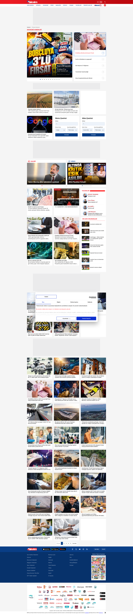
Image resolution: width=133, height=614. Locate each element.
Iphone (71, 554)
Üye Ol (103, 549)
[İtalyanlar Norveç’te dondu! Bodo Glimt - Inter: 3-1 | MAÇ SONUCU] (85, 252)
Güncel (29, 557)
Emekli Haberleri (31, 568)
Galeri (49, 573)
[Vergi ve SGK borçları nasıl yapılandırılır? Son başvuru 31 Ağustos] (49, 54)
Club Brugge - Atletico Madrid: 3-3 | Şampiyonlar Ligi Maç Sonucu (97, 238)
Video (49, 568)
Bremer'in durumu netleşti (96, 267)
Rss (71, 557)
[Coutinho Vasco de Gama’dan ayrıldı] (85, 260)
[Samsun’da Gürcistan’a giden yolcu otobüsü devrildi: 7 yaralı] (85, 245)
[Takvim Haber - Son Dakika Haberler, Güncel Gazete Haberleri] (32, 2)
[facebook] (72, 549)
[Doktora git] (85, 207)
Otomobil (50, 570)
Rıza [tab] (43, 302)
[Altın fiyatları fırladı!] (86, 174)
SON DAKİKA (30, 5)
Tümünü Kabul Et (86, 318)
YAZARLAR (78, 5)
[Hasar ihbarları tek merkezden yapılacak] (39, 225)
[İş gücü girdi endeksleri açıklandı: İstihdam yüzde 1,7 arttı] (44, 79)
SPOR (51, 5)
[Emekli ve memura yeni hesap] (39, 197)
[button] (28, 174)
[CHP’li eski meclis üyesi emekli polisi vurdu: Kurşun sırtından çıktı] (85, 231)
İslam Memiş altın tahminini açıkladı (43, 182)
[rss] (87, 549)
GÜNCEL (38, 5)
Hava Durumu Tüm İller (33, 573)
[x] (76, 549)
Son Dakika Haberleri (32, 554)
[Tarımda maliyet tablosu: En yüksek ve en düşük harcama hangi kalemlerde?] (39, 99)
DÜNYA (65, 5)
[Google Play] (55, 549)
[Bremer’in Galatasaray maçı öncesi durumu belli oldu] (85, 267)
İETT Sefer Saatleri (32, 575)
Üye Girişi (97, 549)
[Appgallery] (63, 549)
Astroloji (50, 560)
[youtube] (80, 549)
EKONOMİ (45, 5)
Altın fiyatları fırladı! (77, 182)
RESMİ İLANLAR (88, 5)
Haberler (29, 27)
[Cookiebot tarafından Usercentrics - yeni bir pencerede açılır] (90, 298)
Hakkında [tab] (90, 302)
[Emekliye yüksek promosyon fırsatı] (66, 225)
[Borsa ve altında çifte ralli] (39, 250)
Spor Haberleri (31, 565)
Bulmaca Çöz (51, 554)
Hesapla (66, 134)
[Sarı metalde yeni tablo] (66, 250)
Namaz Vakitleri (31, 570)
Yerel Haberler (52, 565)
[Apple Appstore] (46, 549)
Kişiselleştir (65, 318)
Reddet (46, 296)
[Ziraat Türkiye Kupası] (105, 5)
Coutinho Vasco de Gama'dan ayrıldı (96, 260)
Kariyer (71, 565)
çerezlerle (87, 612)
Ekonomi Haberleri (32, 560)
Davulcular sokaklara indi (95, 224)
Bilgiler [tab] (58, 302)
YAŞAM (71, 5)
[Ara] (105, 2)
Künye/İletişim (73, 562)
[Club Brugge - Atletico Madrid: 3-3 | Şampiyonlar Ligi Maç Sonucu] (85, 238)
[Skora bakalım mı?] (85, 201)
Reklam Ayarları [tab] (74, 302)
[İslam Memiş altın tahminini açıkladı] (46, 174)
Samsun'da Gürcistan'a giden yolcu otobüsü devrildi (96, 245)
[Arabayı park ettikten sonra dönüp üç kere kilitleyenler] (85, 213)
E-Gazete (50, 575)
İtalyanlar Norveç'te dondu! (96, 252)
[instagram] (83, 549)
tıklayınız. (101, 612)
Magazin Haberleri (32, 562)
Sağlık (50, 557)
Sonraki (74, 543)
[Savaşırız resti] (85, 195)
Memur (50, 562)
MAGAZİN (58, 5)
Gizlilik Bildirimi (74, 560)
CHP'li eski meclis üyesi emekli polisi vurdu (97, 231)
